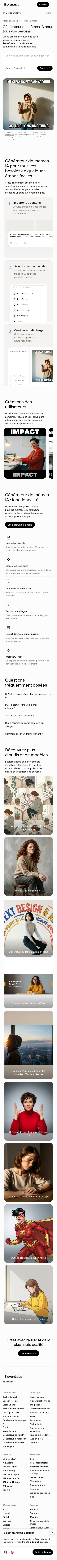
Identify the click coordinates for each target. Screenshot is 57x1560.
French (9, 1381)
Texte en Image (29, 21)
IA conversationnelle (40, 1401)
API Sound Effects (11, 1482)
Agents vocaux (37, 1397)
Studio (6, 1427)
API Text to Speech (12, 1474)
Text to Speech (10, 1397)
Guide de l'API (9, 1459)
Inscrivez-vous (28, 1353)
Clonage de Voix (11, 1412)
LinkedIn (7, 1513)
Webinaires (35, 1481)
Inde (32, 1497)
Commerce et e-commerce (37, 1429)
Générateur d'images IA (14, 1439)
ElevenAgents (35, 1393)
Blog (32, 1459)
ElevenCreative (9, 1393)
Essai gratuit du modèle (20, 524)
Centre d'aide (36, 1477)
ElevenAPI (7, 1455)
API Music (7, 1486)
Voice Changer (10, 1405)
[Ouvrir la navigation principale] (53, 4)
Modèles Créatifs (11, 21)
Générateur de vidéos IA (15, 1442)
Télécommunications (40, 1408)
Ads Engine (8, 1446)
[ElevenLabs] (11, 4)
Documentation (37, 1485)
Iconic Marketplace (39, 1463)
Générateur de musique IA (14, 1421)
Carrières (34, 1513)
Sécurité (34, 1517)
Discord (6, 1525)
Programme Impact (39, 1466)
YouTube (7, 1521)
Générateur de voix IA (13, 1435)
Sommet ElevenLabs (39, 1528)
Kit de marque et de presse (39, 1522)
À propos (34, 1509)
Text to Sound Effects (13, 1408)
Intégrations (36, 1405)
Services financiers (39, 1412)
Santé (32, 1416)
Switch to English (43, 1552)
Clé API (6, 1490)
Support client (36, 1439)
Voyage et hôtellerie (40, 1435)
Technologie (36, 1424)
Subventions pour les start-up (40, 1472)
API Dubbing (9, 1470)
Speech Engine (10, 1466)
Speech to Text (10, 1401)
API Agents (8, 1463)
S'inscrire (43, 4)
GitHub (6, 1517)
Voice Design (9, 1431)
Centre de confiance (40, 1493)
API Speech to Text (12, 1478)
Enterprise (35, 1489)
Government (36, 1420)
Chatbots (34, 1442)
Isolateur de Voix (11, 1416)
